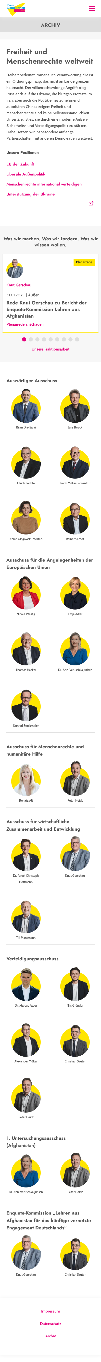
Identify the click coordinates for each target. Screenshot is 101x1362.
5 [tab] (50, 340)
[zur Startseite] (16, 8)
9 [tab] (77, 340)
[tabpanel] (50, 293)
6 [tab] (57, 340)
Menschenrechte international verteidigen (44, 184)
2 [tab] (31, 340)
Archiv (50, 1336)
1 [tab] (24, 340)
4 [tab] (44, 340)
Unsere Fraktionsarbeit (51, 349)
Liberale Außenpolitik (25, 174)
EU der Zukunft (20, 164)
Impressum (50, 1311)
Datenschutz (50, 1323)
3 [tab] (37, 340)
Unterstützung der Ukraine (30, 194)
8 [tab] (70, 340)
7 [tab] (64, 340)
